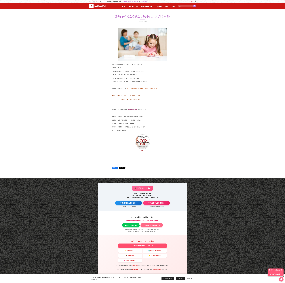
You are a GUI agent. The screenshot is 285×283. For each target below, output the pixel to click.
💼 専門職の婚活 (130, 255)
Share (115, 167)
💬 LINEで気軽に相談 (130, 225)
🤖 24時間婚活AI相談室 (142, 188)
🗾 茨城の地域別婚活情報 (154, 251)
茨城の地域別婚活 (157, 269)
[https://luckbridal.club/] (98, 1)
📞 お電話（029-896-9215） (152, 225)
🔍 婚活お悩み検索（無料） (128, 203)
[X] (92, 1)
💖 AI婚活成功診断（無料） (156, 203)
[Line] (96, 1)
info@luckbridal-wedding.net (131, 1)
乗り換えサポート (136, 269)
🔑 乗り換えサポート (130, 251)
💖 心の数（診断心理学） (130, 260)
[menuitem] (124, 6)
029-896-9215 (144, 1)
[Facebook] (90, 1)
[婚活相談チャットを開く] (281, 279)
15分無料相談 (135, 265)
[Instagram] (94, 1)
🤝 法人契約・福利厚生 (155, 255)
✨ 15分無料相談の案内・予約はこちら (142, 246)
